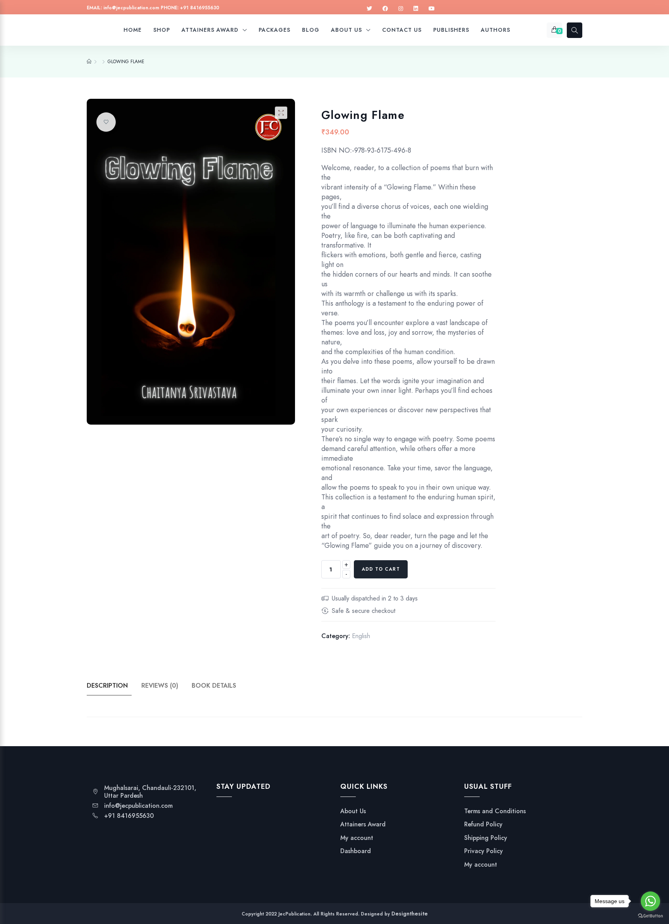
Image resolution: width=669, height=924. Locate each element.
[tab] (113, 685)
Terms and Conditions (495, 811)
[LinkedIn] (415, 8)
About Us (353, 811)
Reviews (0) (159, 685)
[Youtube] (431, 8)
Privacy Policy (483, 851)
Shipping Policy (485, 838)
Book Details (214, 685)
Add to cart (381, 569)
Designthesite (409, 913)
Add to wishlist (106, 122)
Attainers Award (363, 824)
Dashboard (355, 851)
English (361, 635)
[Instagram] (400, 8)
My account (356, 838)
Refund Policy (483, 824)
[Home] (89, 61)
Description (107, 685)
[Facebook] (385, 8)
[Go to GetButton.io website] (650, 916)
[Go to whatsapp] (650, 901)
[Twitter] (369, 8)
